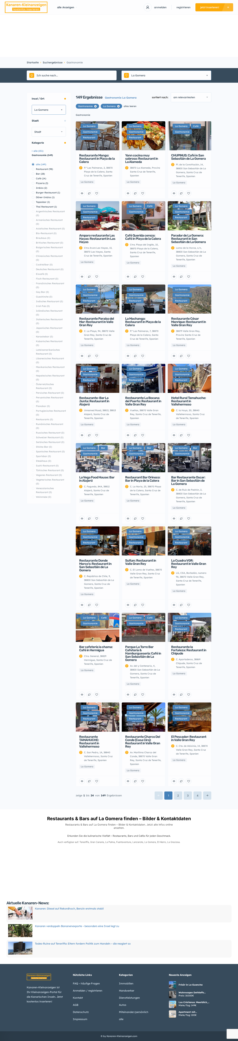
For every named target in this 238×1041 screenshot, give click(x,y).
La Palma (110, 842)
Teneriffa (84, 842)
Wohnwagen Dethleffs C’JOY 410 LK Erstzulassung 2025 (195, 992)
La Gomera (150, 842)
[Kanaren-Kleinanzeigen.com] (26, 7)
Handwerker (126, 990)
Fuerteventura (123, 842)
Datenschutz (81, 1012)
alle (121, 1019)
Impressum (80, 1019)
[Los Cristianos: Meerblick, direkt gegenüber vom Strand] (172, 1004)
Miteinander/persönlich (133, 1012)
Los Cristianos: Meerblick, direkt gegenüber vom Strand (193, 1002)
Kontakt (78, 997)
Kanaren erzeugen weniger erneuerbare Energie (64, 944)
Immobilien (126, 983)
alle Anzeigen (65, 7)
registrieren (183, 7)
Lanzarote (137, 842)
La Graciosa (173, 842)
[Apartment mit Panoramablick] (172, 1014)
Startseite (33, 62)
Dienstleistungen (129, 997)
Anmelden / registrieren (87, 990)
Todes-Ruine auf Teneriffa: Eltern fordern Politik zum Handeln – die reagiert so (83, 926)
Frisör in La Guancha (191, 985)
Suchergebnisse (52, 62)
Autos (122, 1004)
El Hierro (161, 842)
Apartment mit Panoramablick (187, 1012)
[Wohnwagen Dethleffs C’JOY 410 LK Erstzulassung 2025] (172, 994)
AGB (75, 1004)
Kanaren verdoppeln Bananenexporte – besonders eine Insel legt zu (77, 909)
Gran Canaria (97, 842)
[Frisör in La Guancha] (172, 984)
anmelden (160, 7)
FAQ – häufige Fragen (86, 983)
